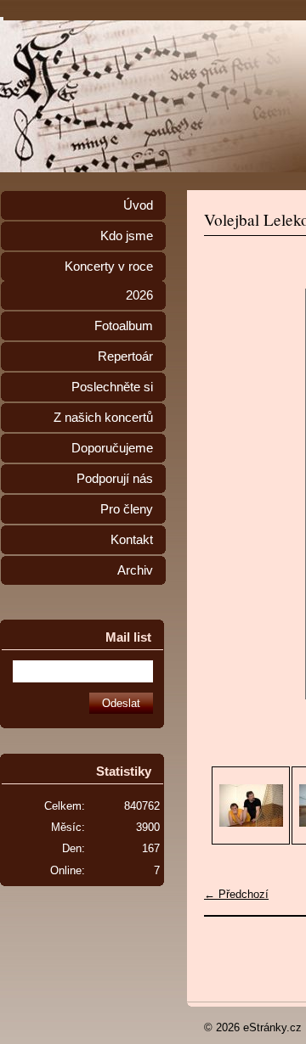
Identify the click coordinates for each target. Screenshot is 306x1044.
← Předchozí (236, 894)
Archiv (135, 570)
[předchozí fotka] (231, 494)
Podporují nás (114, 479)
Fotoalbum (123, 326)
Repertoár (125, 356)
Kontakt (131, 540)
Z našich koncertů (103, 417)
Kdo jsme (126, 236)
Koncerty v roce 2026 (109, 281)
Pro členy (126, 509)
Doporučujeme (112, 448)
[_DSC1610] (250, 805)
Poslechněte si (112, 387)
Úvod (138, 205)
